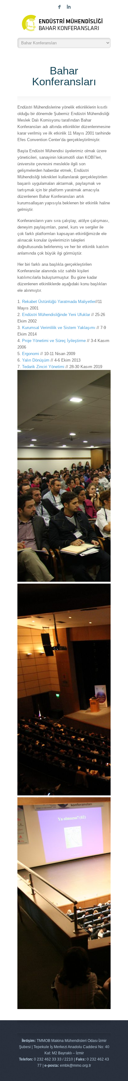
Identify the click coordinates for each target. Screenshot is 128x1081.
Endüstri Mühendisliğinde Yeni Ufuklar (56, 314)
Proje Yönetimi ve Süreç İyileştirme (54, 340)
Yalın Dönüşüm (35, 360)
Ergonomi (30, 353)
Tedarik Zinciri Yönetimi (43, 366)
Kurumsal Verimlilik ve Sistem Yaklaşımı (58, 327)
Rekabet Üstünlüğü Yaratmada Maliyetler (58, 301)
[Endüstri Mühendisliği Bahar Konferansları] (64, 24)
